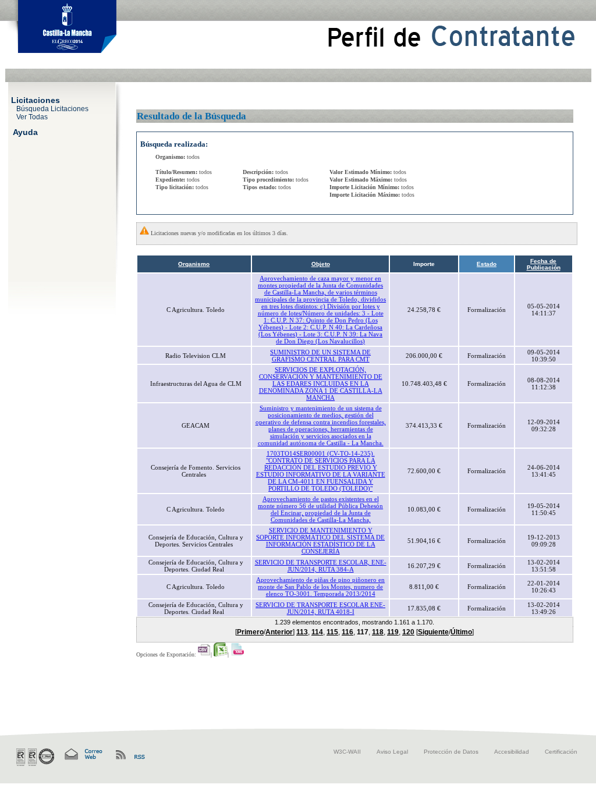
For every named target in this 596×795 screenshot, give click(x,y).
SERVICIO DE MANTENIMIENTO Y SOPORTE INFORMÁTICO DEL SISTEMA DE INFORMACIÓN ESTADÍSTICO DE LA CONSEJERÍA (320, 541)
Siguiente (433, 632)
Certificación (561, 751)
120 (408, 632)
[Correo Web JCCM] (83, 754)
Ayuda (25, 131)
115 (332, 632)
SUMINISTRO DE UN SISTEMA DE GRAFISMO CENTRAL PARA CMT (320, 356)
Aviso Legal (392, 751)
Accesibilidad (511, 751)
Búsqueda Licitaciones (52, 108)
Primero (250, 632)
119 (393, 632)
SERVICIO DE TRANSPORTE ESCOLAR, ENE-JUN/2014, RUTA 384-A (320, 566)
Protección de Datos (451, 751)
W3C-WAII (347, 751)
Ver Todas (32, 116)
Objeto (320, 264)
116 (347, 632)
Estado (486, 264)
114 (317, 632)
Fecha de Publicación (543, 264)
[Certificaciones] (35, 757)
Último (461, 632)
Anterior (279, 632)
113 (302, 632)
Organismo (194, 264)
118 (378, 632)
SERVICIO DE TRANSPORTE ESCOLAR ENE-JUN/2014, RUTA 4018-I (320, 608)
